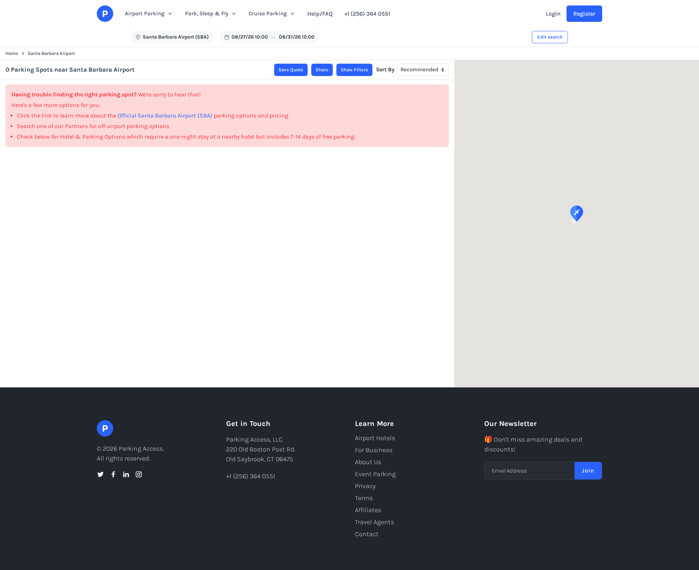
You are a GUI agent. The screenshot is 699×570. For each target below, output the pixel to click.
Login (553, 13)
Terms (364, 498)
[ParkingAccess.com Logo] (105, 13)
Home (11, 53)
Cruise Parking (268, 13)
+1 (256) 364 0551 (367, 13)
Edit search (549, 37)
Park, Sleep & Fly (206, 13)
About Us (368, 462)
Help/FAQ (320, 13)
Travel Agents (374, 522)
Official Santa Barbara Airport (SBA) (165, 115)
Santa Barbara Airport (51, 53)
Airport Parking (145, 13)
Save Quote (291, 69)
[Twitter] (100, 474)
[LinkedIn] (126, 474)
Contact (367, 534)
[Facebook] (113, 474)
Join (588, 470)
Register (584, 13)
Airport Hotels (375, 438)
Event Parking (375, 474)
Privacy (365, 486)
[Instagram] (138, 474)
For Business (373, 450)
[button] (577, 215)
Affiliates (368, 510)
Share (322, 69)
